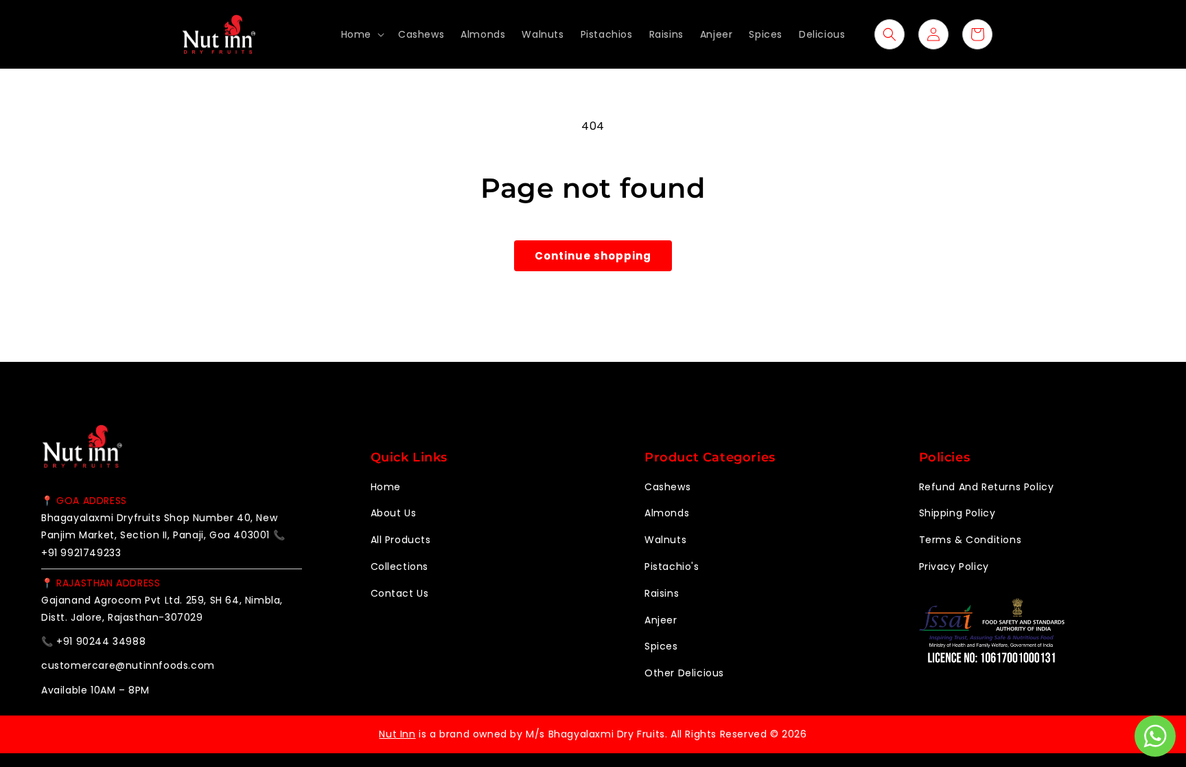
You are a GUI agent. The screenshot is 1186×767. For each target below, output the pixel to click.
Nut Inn (397, 734)
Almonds (666, 513)
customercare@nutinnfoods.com (128, 665)
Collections (400, 566)
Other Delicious (684, 673)
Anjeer (660, 620)
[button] (361, 34)
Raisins (661, 593)
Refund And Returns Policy (986, 487)
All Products (401, 540)
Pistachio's (671, 566)
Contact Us (400, 593)
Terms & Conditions (970, 540)
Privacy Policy (954, 566)
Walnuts (665, 540)
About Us (394, 513)
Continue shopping (593, 256)
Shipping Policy (957, 513)
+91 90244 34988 (101, 641)
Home (386, 487)
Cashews (667, 487)
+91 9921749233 (81, 553)
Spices (661, 646)
